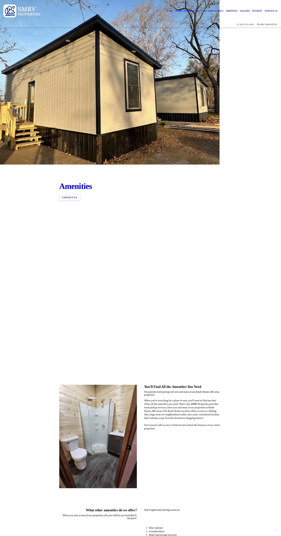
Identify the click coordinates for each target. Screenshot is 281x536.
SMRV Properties (268, 24)
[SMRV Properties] (22, 11)
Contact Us (271, 11)
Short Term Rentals (187, 11)
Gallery (245, 11)
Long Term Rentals (212, 11)
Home (169, 11)
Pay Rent (257, 11)
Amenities (232, 11)
